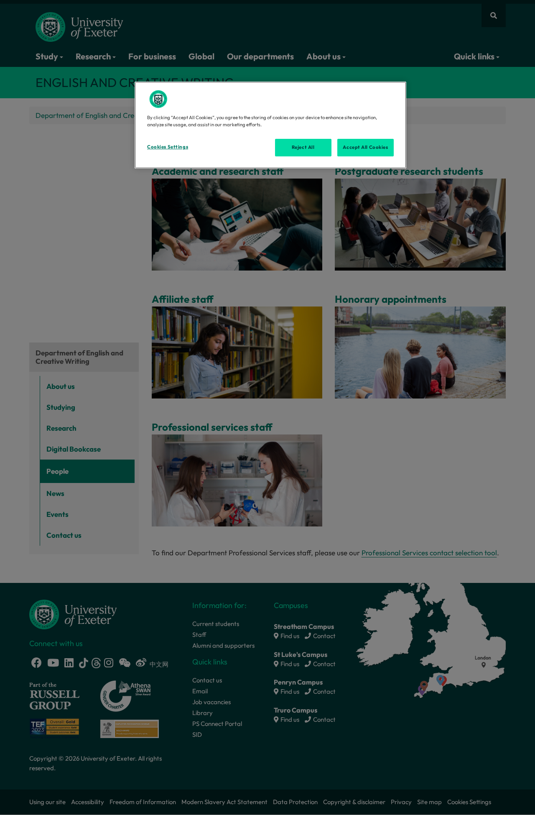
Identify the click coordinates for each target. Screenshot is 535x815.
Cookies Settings (167, 147)
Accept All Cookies (365, 147)
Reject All (303, 147)
